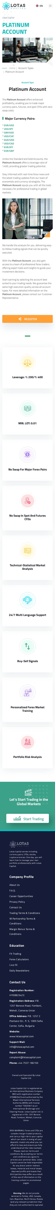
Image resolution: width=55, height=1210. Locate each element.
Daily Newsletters (19, 970)
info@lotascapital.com (21, 1047)
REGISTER (30, 319)
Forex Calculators (19, 959)
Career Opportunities (21, 896)
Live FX (13, 965)
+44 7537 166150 (28, 1063)
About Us (14, 885)
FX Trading (15, 953)
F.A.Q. (12, 890)
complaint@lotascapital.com (25, 1057)
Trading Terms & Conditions (24, 913)
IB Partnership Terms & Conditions (22, 921)
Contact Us (15, 907)
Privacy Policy (17, 902)
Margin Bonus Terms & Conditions (22, 931)
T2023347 (27, 1105)
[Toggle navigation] (50, 5)
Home (12, 68)
